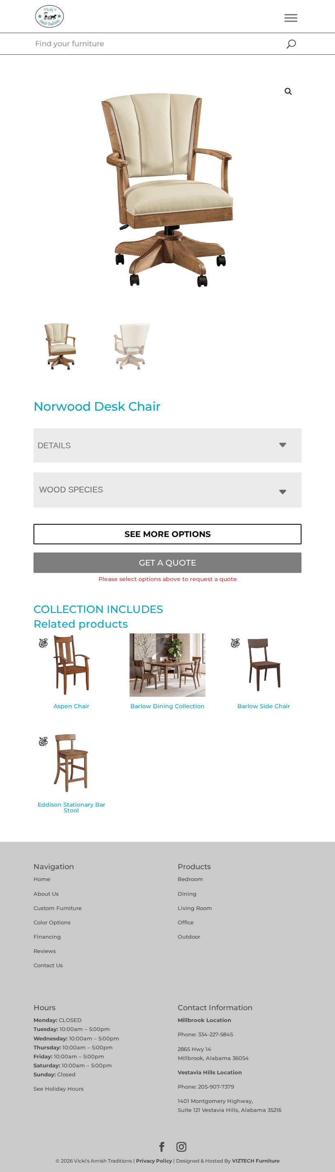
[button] (288, 91)
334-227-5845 (215, 1034)
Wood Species (71, 489)
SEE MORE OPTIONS (168, 534)
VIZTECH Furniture (256, 1161)
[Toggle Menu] (290, 18)
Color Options (52, 922)
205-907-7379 (216, 1086)
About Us (46, 893)
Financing (47, 936)
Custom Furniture (58, 908)
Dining (188, 893)
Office (186, 922)
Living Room (195, 908)
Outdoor (189, 936)
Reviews (45, 951)
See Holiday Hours (59, 1088)
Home (42, 879)
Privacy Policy (154, 1161)
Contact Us (48, 965)
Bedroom (190, 879)
